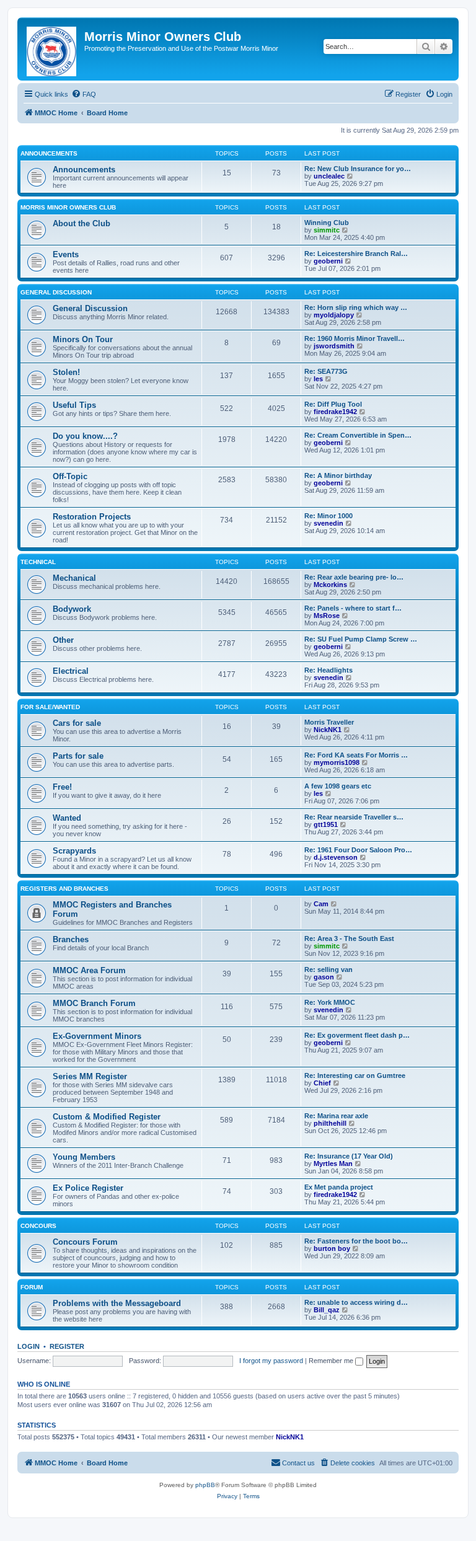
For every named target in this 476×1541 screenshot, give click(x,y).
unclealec (329, 176)
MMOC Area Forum (89, 970)
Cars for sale (77, 723)
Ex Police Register (88, 1188)
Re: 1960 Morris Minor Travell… (354, 338)
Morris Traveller (329, 722)
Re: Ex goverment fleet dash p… (357, 1035)
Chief (322, 1083)
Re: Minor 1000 (328, 515)
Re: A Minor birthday (338, 475)
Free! (62, 787)
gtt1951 (326, 824)
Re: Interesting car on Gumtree (354, 1075)
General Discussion (56, 292)
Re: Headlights (328, 670)
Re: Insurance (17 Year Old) (348, 1156)
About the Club (81, 223)
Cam (321, 903)
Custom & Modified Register (107, 1116)
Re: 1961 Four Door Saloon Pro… (358, 850)
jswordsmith (334, 346)
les (318, 378)
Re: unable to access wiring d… (356, 1302)
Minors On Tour (83, 339)
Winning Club (326, 222)
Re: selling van (328, 969)
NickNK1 (328, 729)
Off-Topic (70, 476)
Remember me (332, 1360)
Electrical (71, 671)
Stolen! (66, 372)
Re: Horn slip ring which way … (355, 307)
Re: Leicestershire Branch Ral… (356, 253)
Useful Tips (74, 405)
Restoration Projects (92, 516)
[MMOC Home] (52, 48)
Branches (71, 939)
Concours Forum (85, 1242)
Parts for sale (78, 756)
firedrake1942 (335, 411)
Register (67, 1346)
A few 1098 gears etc (337, 786)
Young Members (84, 1157)
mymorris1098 (336, 762)
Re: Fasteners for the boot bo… (356, 1241)
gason (324, 977)
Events (66, 254)
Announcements (48, 153)
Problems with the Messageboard (117, 1303)
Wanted (67, 818)
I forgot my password (271, 1360)
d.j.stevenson (336, 857)
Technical (38, 562)
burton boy (332, 1248)
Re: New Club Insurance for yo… (357, 168)
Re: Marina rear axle (336, 1115)
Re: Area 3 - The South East (349, 938)
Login (28, 1346)
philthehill (330, 1123)
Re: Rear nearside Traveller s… (353, 817)
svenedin (328, 523)
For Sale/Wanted (50, 707)
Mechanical (74, 578)
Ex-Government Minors (97, 1036)
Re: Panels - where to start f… (353, 608)
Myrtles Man (333, 1163)
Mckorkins (330, 584)
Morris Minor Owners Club (68, 207)
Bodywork (72, 609)
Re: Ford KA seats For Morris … (356, 755)
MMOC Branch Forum (94, 1003)
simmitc (327, 230)
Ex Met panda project (338, 1187)
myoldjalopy (334, 315)
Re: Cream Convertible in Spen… (358, 435)
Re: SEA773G (326, 371)
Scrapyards (74, 850)
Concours (38, 1225)
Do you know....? (85, 436)
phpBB (205, 1484)
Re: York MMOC (329, 1002)
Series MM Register (90, 1076)
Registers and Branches (64, 888)
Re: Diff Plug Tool (333, 404)
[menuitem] (83, 94)
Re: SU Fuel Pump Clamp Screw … (360, 639)
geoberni (328, 261)
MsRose (327, 615)
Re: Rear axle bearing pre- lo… (353, 577)
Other (63, 640)
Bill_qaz (327, 1310)
